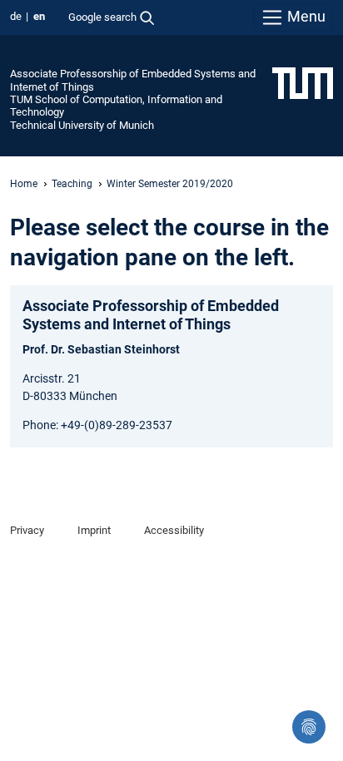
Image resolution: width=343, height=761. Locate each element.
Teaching (72, 184)
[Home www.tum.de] (302, 82)
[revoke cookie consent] (309, 727)
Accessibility (174, 530)
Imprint (94, 530)
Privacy (27, 530)
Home (23, 184)
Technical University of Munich (82, 125)
